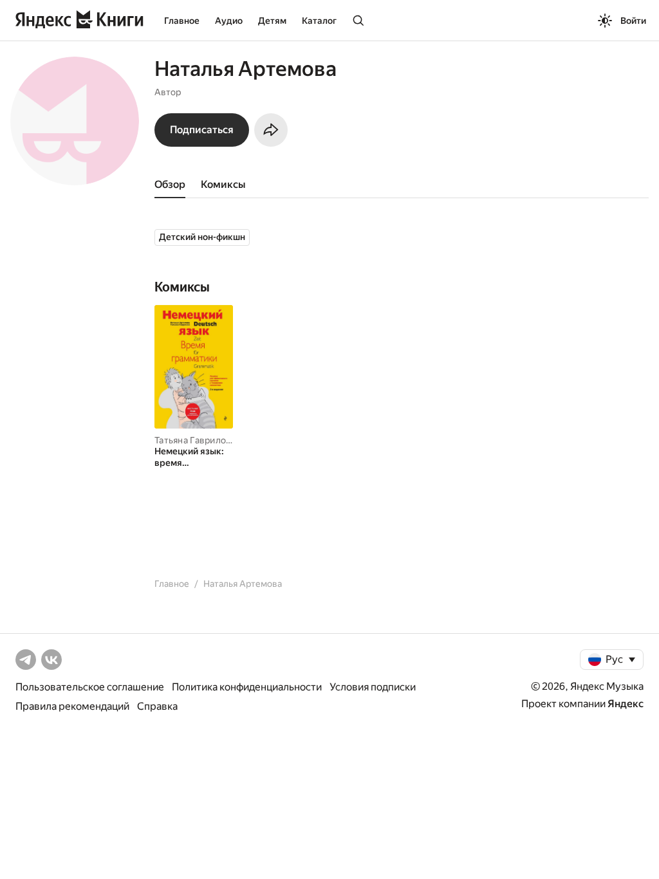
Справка (157, 706)
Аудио (229, 20)
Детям (272, 20)
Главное (182, 20)
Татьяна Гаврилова (195, 440)
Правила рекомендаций (72, 706)
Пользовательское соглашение (89, 687)
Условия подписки (373, 687)
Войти (633, 20)
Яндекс (626, 704)
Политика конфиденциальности (247, 687)
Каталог (319, 20)
